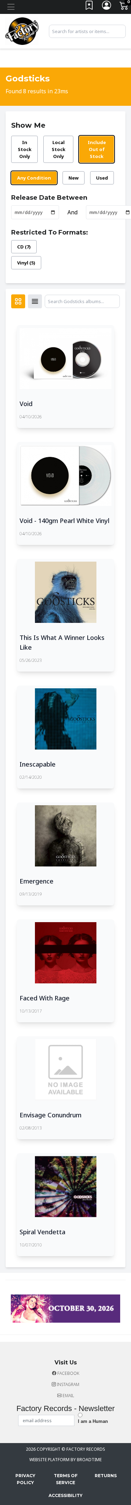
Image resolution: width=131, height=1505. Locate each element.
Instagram (67, 1384)
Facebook (67, 1373)
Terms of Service (66, 1479)
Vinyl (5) (26, 263)
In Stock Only (24, 149)
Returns (106, 1475)
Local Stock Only (58, 149)
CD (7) (24, 247)
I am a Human (93, 1421)
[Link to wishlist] (89, 7)
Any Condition (34, 178)
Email (67, 1396)
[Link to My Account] (107, 7)
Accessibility (65, 1495)
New (73, 178)
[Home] (21, 30)
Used (102, 178)
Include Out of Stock (97, 149)
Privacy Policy (25, 1479)
